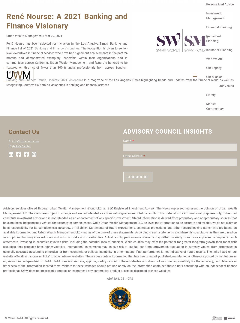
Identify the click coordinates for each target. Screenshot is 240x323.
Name (141, 141)
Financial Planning (219, 27)
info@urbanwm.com (25, 141)
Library (211, 95)
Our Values (226, 86)
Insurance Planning (219, 50)
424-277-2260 (21, 146)
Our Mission (214, 77)
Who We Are (214, 59)
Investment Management (215, 16)
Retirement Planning (213, 38)
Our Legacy (214, 68)
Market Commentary (215, 106)
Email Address (146, 156)
